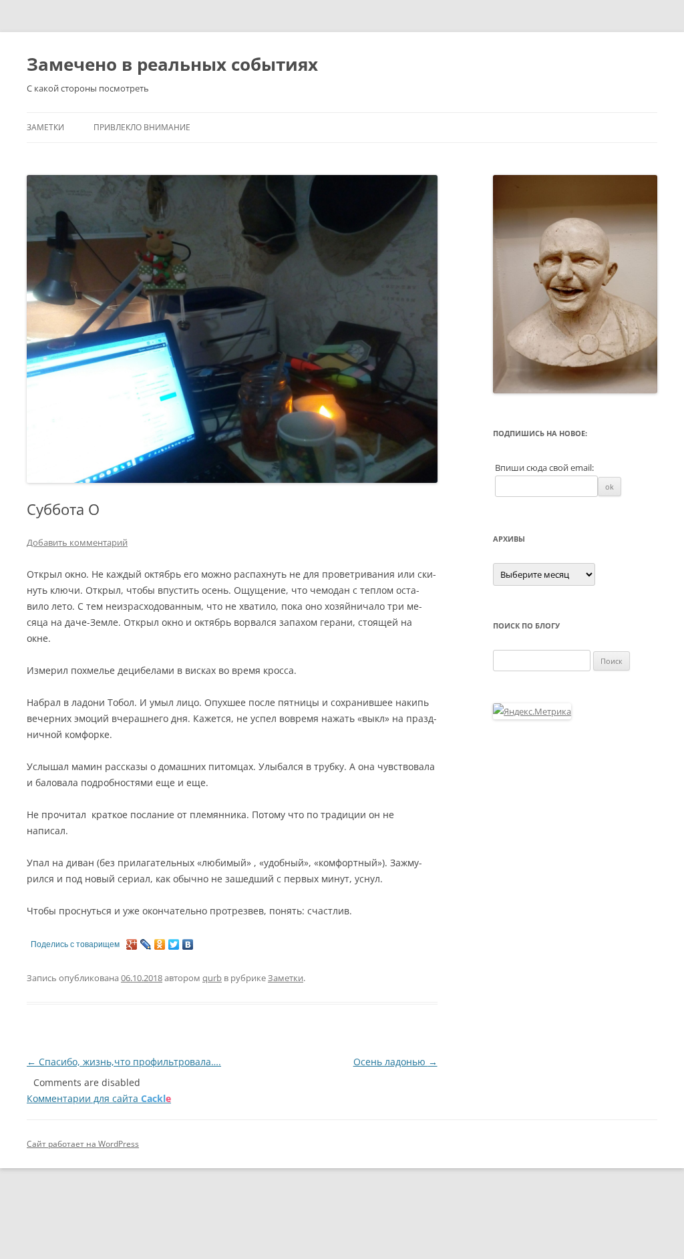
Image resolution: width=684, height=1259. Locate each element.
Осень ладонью (395, 1061)
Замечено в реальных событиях (172, 64)
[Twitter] (174, 944)
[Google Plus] (132, 944)
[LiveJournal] (146, 944)
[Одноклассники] (160, 944)
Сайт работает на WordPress (83, 1143)
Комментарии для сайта (99, 1098)
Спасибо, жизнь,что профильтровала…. (124, 1061)
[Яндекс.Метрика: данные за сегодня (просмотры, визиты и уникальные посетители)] (532, 711)
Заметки (45, 127)
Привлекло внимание (142, 127)
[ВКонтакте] (188, 944)
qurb (212, 978)
